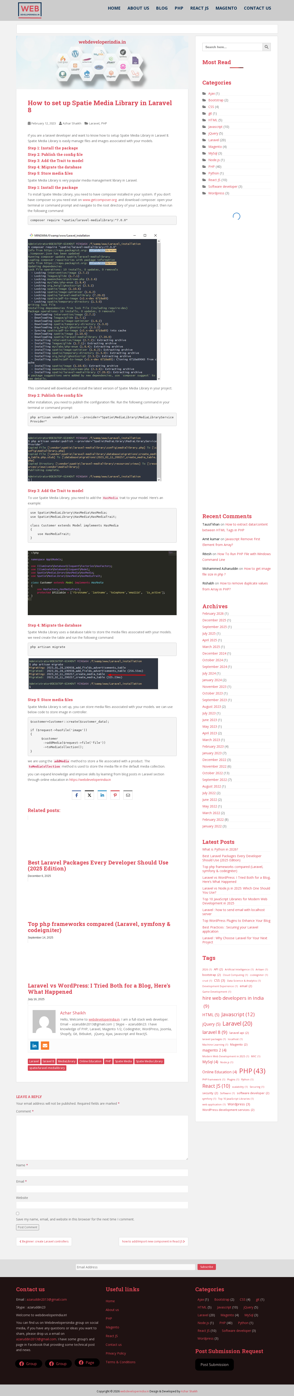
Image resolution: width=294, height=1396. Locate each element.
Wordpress (216, 193)
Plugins (233, 1079)
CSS (211, 107)
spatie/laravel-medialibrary (47, 1068)
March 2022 (211, 813)
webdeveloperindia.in (104, 1019)
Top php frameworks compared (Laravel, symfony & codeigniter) (232, 869)
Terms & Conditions (121, 1362)
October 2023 (212, 693)
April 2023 (209, 733)
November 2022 (214, 766)
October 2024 (212, 660)
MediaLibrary (66, 1061)
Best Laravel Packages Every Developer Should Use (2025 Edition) (231, 858)
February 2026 (213, 613)
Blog (162, 8)
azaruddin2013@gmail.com (47, 1299)
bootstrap (211, 975)
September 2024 (214, 666)
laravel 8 (48, 1061)
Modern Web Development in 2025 (225, 1056)
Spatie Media (123, 1061)
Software (227, 1093)
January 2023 (212, 753)
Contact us (257, 8)
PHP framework (213, 1079)
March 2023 (211, 740)
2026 (207, 969)
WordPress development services (228, 1110)
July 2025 (209, 633)
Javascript (215, 126)
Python (213, 173)
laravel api (239, 1033)
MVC (255, 1056)
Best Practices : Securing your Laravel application (230, 929)
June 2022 (209, 799)
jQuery (213, 133)
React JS (199, 8)
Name (22, 1165)
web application (214, 1104)
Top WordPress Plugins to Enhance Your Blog (236, 920)
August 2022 (211, 786)
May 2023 (209, 726)
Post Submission (215, 1364)
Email (21, 1181)
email (246, 986)
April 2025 (209, 640)
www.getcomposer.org (100, 200)
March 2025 (211, 646)
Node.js (214, 160)
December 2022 (214, 759)
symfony (209, 1098)
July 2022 (209, 793)
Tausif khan (211, 524)
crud (207, 980)
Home (114, 8)
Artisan (262, 969)
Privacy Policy (116, 1353)
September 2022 (214, 779)
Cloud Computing (235, 975)
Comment (25, 1111)
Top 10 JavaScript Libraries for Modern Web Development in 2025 (234, 901)
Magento (226, 8)
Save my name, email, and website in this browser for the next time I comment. (75, 1219)
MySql (212, 153)
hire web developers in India (233, 1002)
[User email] (45, 1045)
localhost (235, 1039)
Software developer (222, 186)
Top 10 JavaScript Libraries (236, 1098)
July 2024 (209, 673)
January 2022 (212, 826)
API (218, 969)
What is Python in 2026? (220, 849)
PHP (179, 8)
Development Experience (220, 986)
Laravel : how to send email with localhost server (233, 912)
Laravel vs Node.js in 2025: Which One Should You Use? (236, 890)
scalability (240, 1086)
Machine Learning (215, 1044)
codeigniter (259, 975)
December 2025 (214, 620)
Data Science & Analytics (244, 980)
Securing (257, 1086)
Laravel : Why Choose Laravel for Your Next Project (234, 940)
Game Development (216, 991)
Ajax (211, 93)
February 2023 (213, 746)
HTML (213, 120)
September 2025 (214, 627)
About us (138, 8)
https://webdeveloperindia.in (90, 779)
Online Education (90, 1061)
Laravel (94, 123)
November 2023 (214, 686)
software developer (253, 1093)
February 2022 (213, 819)
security (210, 1093)
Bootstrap (215, 100)
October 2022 (212, 773)
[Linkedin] (34, 1045)
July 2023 (209, 713)
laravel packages (214, 1039)
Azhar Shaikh (72, 123)
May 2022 (209, 806)
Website (22, 1197)
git (210, 113)
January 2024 (212, 680)
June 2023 (209, 720)
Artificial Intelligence (239, 969)
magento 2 (214, 1050)
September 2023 (214, 700)
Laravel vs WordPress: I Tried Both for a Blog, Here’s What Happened (236, 879)
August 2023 (211, 706)
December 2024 (214, 653)
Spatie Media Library (149, 1061)
